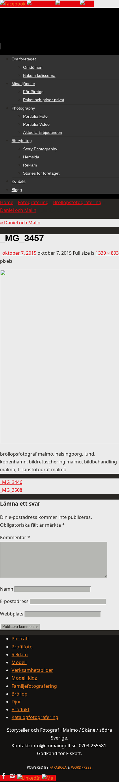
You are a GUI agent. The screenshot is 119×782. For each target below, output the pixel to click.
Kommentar (15, 537)
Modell (19, 662)
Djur (16, 701)
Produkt (20, 709)
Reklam (20, 654)
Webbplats (11, 614)
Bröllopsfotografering (77, 202)
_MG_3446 (11, 482)
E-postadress (14, 601)
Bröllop (19, 694)
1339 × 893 (107, 253)
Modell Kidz (24, 678)
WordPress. (81, 767)
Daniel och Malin (18, 210)
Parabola (58, 767)
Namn (6, 589)
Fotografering (33, 202)
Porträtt (20, 638)
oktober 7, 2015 (19, 253)
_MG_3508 (11, 490)
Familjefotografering (34, 686)
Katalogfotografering (35, 717)
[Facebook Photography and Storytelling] (13, 4)
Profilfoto (22, 647)
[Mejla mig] (87, 4)
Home (6, 202)
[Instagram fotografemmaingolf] (41, 4)
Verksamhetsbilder (32, 670)
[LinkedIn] (67, 4)
